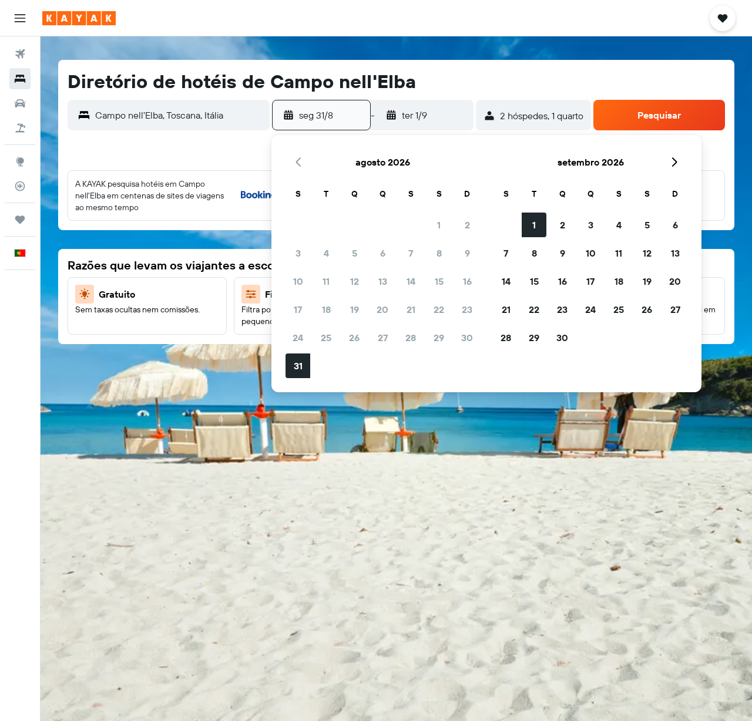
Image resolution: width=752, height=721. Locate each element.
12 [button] (354, 281)
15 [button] (439, 281)
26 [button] (354, 337)
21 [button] (411, 309)
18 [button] (326, 309)
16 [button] (467, 281)
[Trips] (20, 219)
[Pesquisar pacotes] (20, 128)
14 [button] (411, 281)
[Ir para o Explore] (20, 161)
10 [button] (298, 281)
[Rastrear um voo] (20, 186)
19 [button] (354, 309)
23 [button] (467, 309)
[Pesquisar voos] (20, 54)
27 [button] (383, 337)
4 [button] (326, 253)
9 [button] (467, 253)
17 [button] (298, 309)
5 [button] (354, 253)
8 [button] (439, 253)
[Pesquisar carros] (20, 103)
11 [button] (326, 281)
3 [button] (298, 253)
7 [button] (410, 253)
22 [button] (439, 309)
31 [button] (298, 366)
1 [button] (439, 225)
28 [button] (410, 337)
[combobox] (179, 115)
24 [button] (298, 337)
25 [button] (326, 337)
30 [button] (467, 337)
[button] (20, 18)
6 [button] (382, 253)
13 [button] (382, 281)
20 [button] (382, 309)
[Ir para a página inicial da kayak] (79, 18)
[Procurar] (20, 78)
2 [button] (467, 225)
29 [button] (439, 337)
